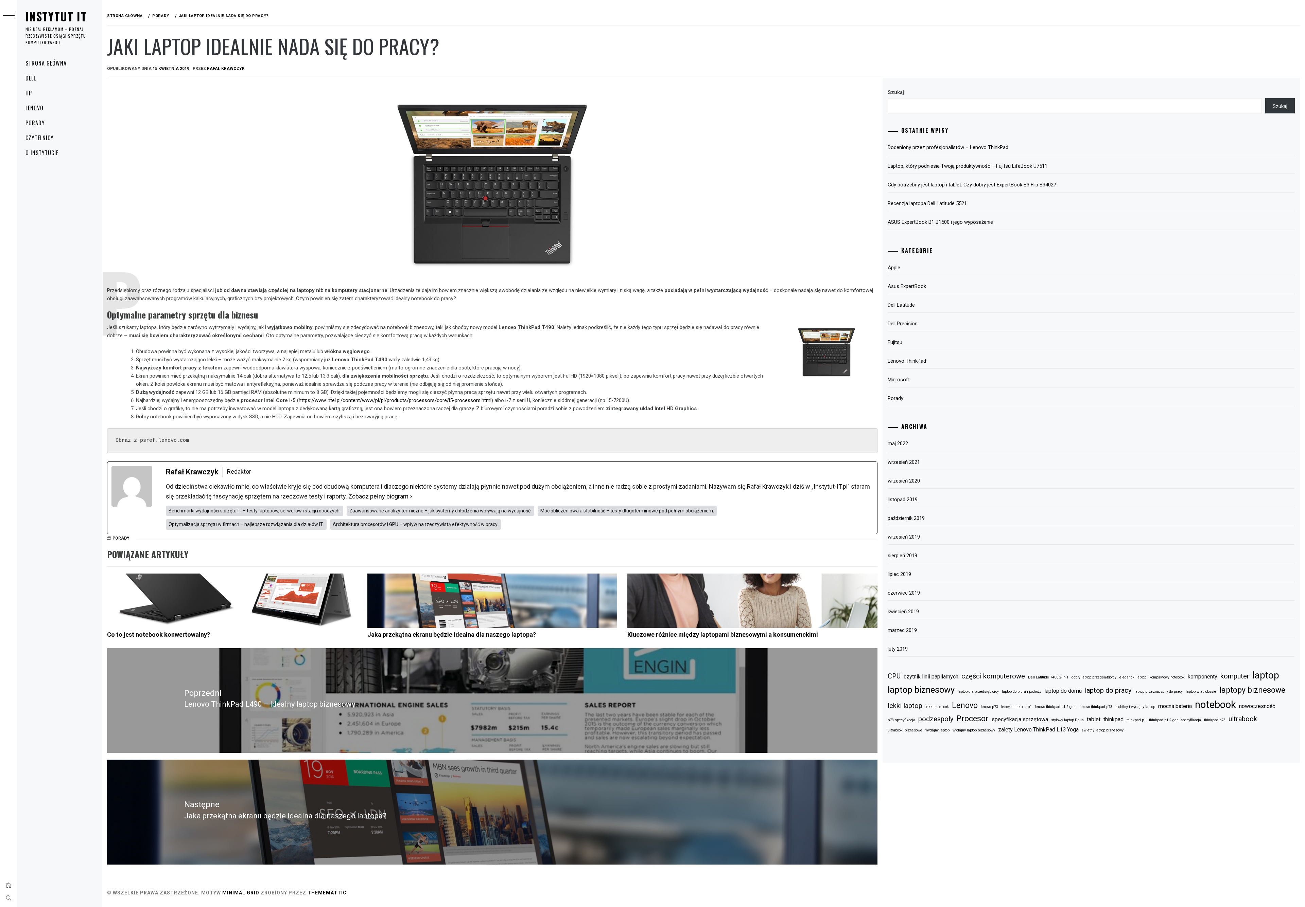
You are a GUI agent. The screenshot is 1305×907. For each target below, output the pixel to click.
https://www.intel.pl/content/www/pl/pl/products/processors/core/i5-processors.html (395, 400)
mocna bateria (1175, 706)
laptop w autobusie (1201, 691)
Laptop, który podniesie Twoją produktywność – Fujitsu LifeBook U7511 (967, 166)
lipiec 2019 (899, 574)
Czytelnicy (39, 138)
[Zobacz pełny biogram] (411, 497)
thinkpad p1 (1136, 720)
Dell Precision (903, 324)
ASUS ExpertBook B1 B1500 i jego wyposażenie (940, 222)
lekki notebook (937, 707)
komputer (1234, 676)
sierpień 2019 (902, 555)
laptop (1265, 675)
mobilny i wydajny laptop (1135, 707)
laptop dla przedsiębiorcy (978, 691)
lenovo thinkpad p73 (1096, 707)
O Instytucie (41, 153)
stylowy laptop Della (1067, 720)
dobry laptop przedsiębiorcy (1094, 677)
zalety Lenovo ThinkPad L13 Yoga (1038, 729)
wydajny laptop (937, 730)
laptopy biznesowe (1252, 690)
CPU (894, 676)
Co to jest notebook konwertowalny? (158, 634)
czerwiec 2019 (904, 593)
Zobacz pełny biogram (378, 496)
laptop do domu (1063, 691)
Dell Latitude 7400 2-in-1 (1048, 677)
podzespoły (935, 719)
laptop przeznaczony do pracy (1158, 691)
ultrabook (1243, 719)
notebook (1215, 704)
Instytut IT (56, 16)
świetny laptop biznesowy (1103, 730)
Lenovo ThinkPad (907, 361)
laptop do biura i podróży (1021, 691)
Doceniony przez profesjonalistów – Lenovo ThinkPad (948, 147)
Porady (35, 123)
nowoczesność (1257, 706)
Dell (30, 78)
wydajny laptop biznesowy (974, 730)
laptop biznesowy (921, 690)
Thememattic (327, 892)
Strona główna (45, 63)
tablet (1093, 719)
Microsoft (899, 380)
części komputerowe (993, 676)
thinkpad (1113, 719)
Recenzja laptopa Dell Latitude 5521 (927, 203)
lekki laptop (905, 706)
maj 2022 (898, 443)
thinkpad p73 (1214, 720)
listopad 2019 (903, 499)
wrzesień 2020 (904, 481)
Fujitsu (895, 342)
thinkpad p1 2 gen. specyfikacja (1175, 720)
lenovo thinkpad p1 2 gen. (1056, 707)
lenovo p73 (989, 707)
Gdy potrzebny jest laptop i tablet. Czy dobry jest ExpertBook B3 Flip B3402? (972, 185)
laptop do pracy (1108, 690)
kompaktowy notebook (1167, 677)
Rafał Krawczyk (226, 68)
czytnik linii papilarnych (931, 676)
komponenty (1202, 676)
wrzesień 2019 (904, 537)
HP (28, 93)
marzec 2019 (902, 630)
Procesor (972, 718)
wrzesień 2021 (904, 462)
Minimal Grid (240, 892)
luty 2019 (898, 649)
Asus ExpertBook (907, 286)
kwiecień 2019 (903, 612)
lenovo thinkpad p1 (1016, 707)
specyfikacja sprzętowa (1020, 719)
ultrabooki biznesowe (905, 730)
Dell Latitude (901, 305)
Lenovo (34, 108)
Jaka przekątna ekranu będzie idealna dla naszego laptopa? (451, 634)
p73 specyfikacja (901, 720)
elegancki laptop (1132, 677)
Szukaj (896, 92)
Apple (894, 268)
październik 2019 (906, 518)
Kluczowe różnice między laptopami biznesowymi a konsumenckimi (722, 634)
